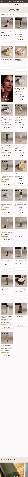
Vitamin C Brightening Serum (19, 231)
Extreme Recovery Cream (6, 117)
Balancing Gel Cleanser (6, 231)
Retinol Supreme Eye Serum (5, 174)
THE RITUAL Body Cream (20, 288)
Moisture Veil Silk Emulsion (20, 260)
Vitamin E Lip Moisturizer (6, 260)
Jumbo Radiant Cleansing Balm (20, 174)
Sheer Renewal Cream (19, 31)
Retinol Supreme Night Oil (20, 145)
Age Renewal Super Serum (21, 202)
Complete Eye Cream (5, 202)
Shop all (6, 14)
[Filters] (26, 15)
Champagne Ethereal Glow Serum (7, 346)
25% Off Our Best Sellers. (13, 1)
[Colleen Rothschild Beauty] (14, 5)
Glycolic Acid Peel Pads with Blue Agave (20, 89)
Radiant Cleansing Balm (6, 59)
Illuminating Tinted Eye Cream (6, 31)
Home (2, 14)
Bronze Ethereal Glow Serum (6, 289)
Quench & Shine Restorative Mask (18, 60)
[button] (23, 5)
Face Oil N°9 (17, 117)
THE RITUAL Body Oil (19, 316)
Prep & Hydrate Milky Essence (6, 317)
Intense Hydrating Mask (6, 145)
